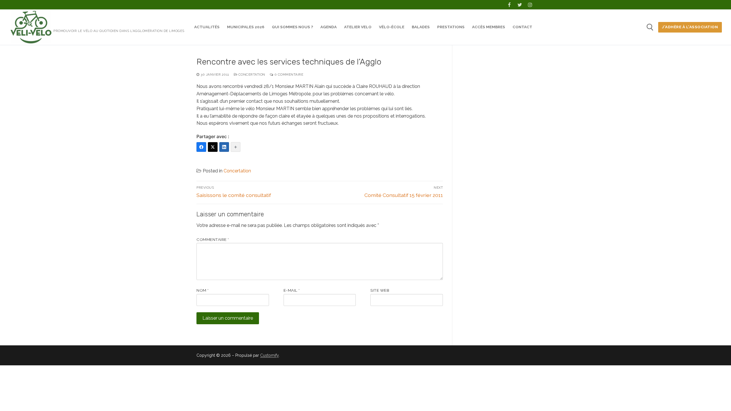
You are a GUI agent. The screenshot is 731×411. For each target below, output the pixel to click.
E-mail (292, 290)
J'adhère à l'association (690, 27)
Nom (202, 290)
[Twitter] (519, 4)
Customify (269, 355)
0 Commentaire (288, 74)
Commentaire (212, 239)
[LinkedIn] (224, 147)
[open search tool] (650, 27)
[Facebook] (509, 4)
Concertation (251, 74)
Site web (379, 290)
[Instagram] (530, 4)
